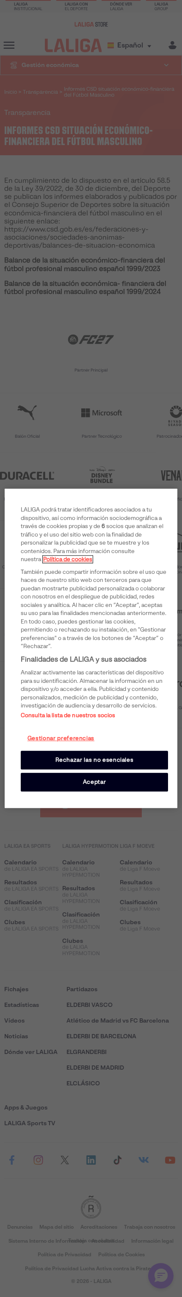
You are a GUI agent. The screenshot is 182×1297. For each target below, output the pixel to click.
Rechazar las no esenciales (94, 760)
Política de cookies (67, 559)
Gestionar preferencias (61, 738)
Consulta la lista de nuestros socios (68, 715)
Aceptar (94, 782)
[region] (91, 648)
